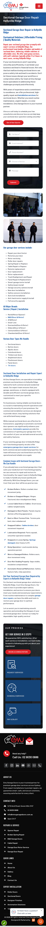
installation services (27, 95)
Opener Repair (13, 830)
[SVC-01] (16, 2)
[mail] (34, 765)
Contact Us (12, 880)
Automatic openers (21, 429)
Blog (9, 876)
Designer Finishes (15, 900)
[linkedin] (17, 765)
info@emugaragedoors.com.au (20, 814)
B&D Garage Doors (15, 839)
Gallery (10, 872)
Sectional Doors (14, 896)
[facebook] (6, 765)
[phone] (40, 765)
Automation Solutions (16, 904)
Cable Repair (13, 843)
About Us (11, 867)
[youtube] (23, 765)
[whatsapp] (28, 765)
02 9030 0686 (30, 757)
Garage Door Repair (15, 851)
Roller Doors (12, 892)
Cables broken (28, 525)
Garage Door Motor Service (18, 847)
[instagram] (12, 765)
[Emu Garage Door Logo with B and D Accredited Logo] (19, 736)
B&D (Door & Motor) (16, 317)
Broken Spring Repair (16, 835)
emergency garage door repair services (19, 447)
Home (10, 863)
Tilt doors (12, 365)
